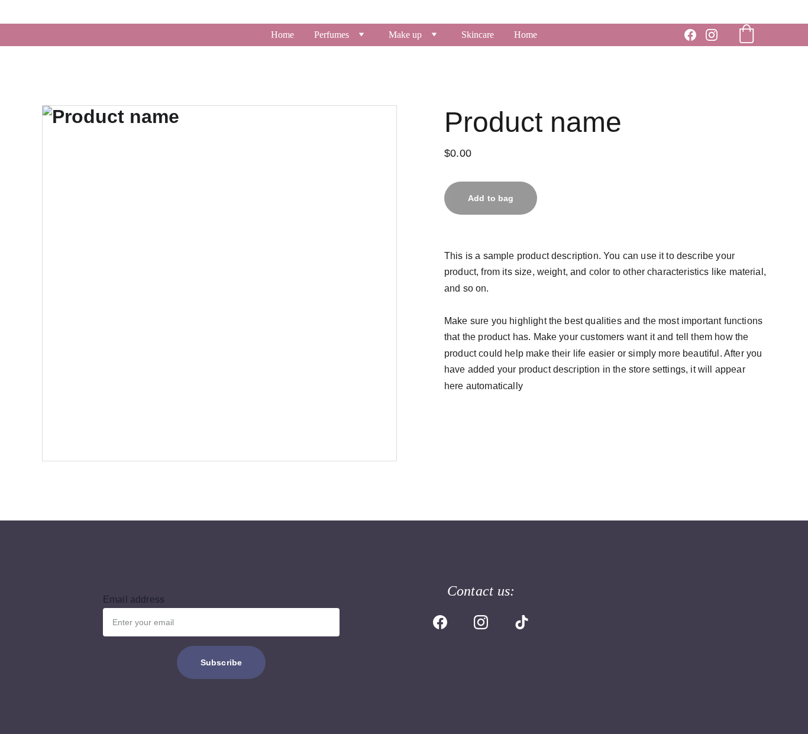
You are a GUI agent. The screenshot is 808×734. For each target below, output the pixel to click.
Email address (133, 599)
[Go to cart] (746, 35)
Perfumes (331, 35)
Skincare (477, 35)
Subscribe (221, 662)
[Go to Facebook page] (695, 35)
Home (282, 35)
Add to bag (490, 198)
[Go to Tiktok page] (522, 622)
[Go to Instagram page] (711, 35)
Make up (405, 35)
